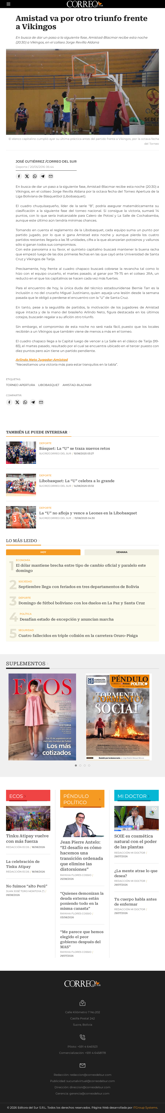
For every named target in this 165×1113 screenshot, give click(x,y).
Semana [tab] (121, 552)
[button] (82, 92)
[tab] (76, 765)
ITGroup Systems (145, 1107)
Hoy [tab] (43, 552)
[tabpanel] (44, 717)
